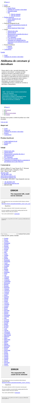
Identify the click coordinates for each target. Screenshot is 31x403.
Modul (9, 22)
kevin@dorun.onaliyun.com (8, 177)
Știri (9, 12)
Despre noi (7, 130)
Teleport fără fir (12, 32)
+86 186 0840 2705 (6, 174)
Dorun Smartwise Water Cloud (16, 28)
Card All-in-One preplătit (14, 38)
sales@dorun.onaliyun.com (8, 176)
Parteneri (10, 48)
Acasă (5, 5)
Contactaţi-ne (7, 49)
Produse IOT (11, 20)
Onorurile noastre (12, 11)
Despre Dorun (11, 8)
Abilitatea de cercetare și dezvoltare (17, 9)
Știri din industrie (15, 15)
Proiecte (10, 46)
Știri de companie (15, 14)
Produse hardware (9, 17)
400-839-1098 (4, 173)
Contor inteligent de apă (14, 18)
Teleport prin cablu (13, 31)
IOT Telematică (12, 37)
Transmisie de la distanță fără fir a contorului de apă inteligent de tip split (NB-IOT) (18, 41)
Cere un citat (4, 122)
